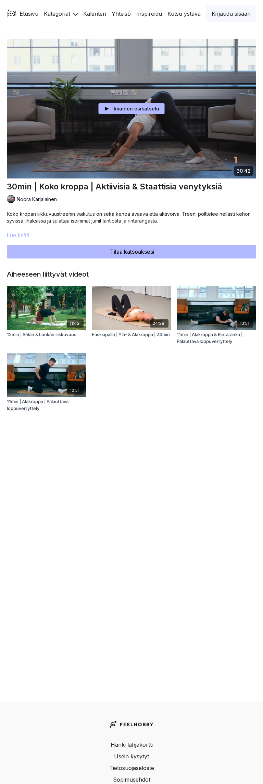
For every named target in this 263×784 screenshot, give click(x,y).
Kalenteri (94, 13)
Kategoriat (58, 13)
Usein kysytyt (131, 756)
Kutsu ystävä (184, 13)
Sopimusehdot (131, 779)
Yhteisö (121, 13)
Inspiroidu (149, 13)
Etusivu (29, 13)
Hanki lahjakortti (132, 744)
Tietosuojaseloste (131, 768)
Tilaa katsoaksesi (132, 251)
